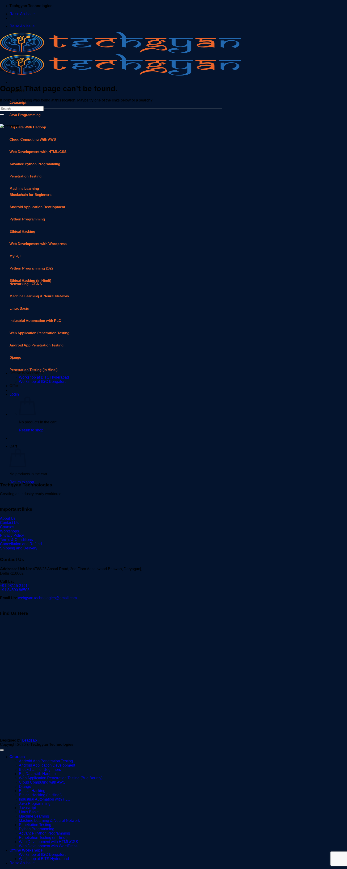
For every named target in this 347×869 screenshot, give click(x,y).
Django (25, 787)
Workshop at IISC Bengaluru (43, 854)
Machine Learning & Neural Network (49, 820)
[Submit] (2, 114)
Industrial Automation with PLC (44, 799)
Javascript (17, 103)
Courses (17, 757)
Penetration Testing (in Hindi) (43, 837)
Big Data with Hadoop (37, 774)
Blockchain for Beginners (40, 770)
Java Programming (35, 804)
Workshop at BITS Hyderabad (44, 859)
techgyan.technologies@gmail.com (47, 598)
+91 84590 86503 (15, 590)
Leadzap (29, 740)
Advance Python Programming (44, 833)
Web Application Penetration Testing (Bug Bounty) (60, 778)
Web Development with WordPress (48, 846)
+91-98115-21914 (15, 586)
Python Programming (36, 829)
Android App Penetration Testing (46, 761)
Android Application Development (47, 765)
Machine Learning (34, 816)
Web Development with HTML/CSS (48, 842)
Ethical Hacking (32, 791)
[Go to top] (2, 750)
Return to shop (21, 482)
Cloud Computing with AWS (42, 782)
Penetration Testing (35, 825)
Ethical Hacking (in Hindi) (40, 795)
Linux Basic (28, 812)
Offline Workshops (26, 850)
